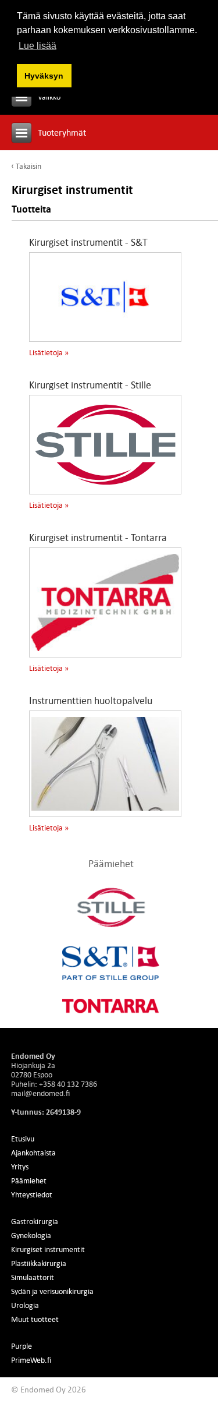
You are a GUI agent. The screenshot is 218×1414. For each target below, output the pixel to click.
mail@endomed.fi (40, 1093)
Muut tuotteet (35, 1319)
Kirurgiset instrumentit (48, 1249)
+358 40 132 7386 (68, 1083)
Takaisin (28, 166)
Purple (21, 1346)
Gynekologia (31, 1235)
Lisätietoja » (49, 352)
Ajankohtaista (33, 1152)
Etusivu (22, 1138)
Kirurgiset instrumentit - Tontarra (98, 537)
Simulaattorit (32, 1277)
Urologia (25, 1305)
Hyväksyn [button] (43, 75)
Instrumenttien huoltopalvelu (90, 700)
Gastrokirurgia (34, 1221)
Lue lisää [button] (37, 46)
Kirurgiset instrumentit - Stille (90, 385)
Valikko (49, 96)
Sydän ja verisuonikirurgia (52, 1291)
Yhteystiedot (31, 1194)
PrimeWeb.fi (31, 1359)
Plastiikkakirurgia (38, 1263)
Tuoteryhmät (62, 132)
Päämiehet (29, 1180)
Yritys (19, 1166)
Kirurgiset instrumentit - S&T (88, 242)
